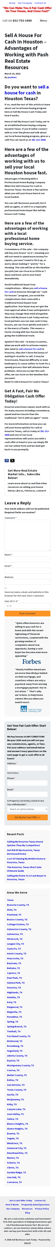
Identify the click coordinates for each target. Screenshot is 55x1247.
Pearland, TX (14, 914)
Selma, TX (12, 1119)
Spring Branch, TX (16, 1026)
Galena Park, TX (16, 982)
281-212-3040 (38, 140)
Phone (11, 778)
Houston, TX (14, 987)
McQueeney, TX (15, 1099)
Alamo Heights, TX (17, 1128)
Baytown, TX (14, 963)
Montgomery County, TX (20, 1065)
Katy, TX (11, 1002)
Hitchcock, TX (14, 939)
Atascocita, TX (15, 958)
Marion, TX (13, 1158)
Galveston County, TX (19, 929)
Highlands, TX (14, 992)
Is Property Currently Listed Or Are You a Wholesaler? (25, 802)
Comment (11, 518)
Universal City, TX (16, 1148)
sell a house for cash (27, 89)
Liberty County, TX (17, 1055)
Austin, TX (12, 1094)
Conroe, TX (13, 1070)
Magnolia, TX (14, 1012)
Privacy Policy (42, 1208)
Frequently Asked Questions (35, 1204)
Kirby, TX (12, 1104)
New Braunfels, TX (17, 1153)
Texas (10, 900)
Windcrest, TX (14, 1143)
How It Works (12, 1204)
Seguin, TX (13, 1138)
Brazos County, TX (17, 919)
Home (12, 3)
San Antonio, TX (16, 1085)
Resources (27, 1208)
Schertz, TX (13, 1162)
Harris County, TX (16, 953)
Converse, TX (14, 1182)
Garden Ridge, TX (16, 1172)
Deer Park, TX (14, 978)
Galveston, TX (15, 934)
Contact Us (40, 3)
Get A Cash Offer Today (20, 1200)
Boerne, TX (13, 1133)
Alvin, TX (11, 909)
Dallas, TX (12, 1080)
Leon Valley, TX (15, 1114)
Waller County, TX (17, 1075)
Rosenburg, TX (15, 1046)
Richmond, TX (14, 1041)
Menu (43, 21)
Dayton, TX (13, 1060)
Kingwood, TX (14, 1007)
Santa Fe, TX (14, 948)
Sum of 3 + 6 (11, 601)
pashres (12, 77)
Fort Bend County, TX (18, 1036)
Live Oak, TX (13, 1177)
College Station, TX (18, 924)
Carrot (27, 1243)
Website (9, 577)
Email (8, 566)
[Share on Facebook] (7, 460)
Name (8, 554)
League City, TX (15, 944)
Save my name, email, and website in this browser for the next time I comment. (27, 593)
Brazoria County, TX (18, 905)
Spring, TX (12, 1021)
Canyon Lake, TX (16, 1109)
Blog (27, 1212)
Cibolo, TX (12, 1167)
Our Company (25, 3)
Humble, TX (13, 997)
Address (12, 763)
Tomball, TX (13, 1031)
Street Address (12, 773)
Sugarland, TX (14, 1051)
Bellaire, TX (13, 968)
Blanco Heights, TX (17, 1124)
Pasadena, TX (14, 1017)
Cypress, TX (13, 973)
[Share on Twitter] (12, 460)
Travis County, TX (16, 1089)
